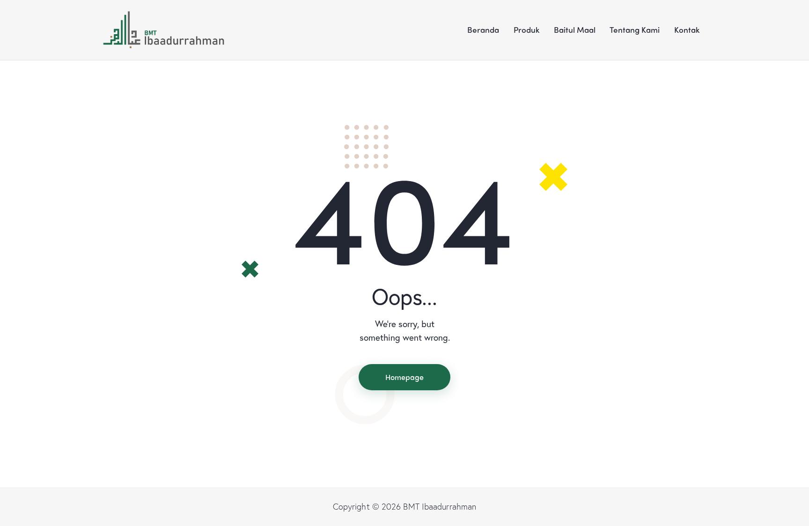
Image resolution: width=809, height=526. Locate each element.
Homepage (404, 377)
